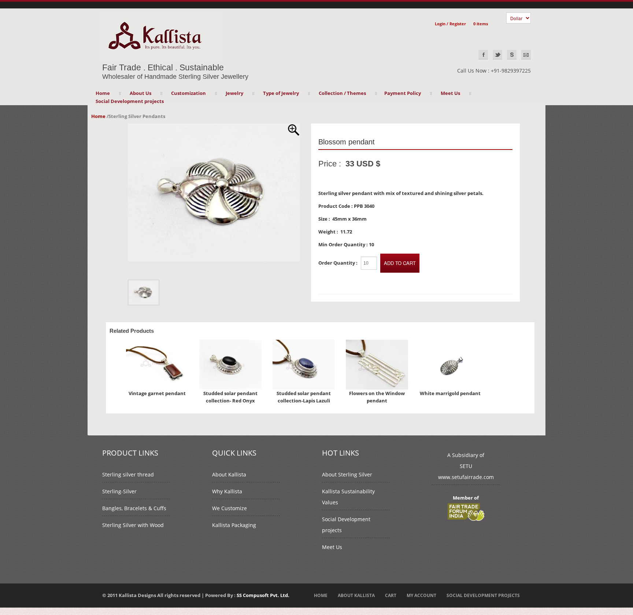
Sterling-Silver (119, 491)
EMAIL (526, 54)
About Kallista (229, 474)
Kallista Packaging (234, 525)
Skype (512, 54)
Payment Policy (402, 93)
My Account (421, 595)
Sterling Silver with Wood (133, 525)
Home (103, 93)
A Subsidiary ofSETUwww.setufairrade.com (466, 466)
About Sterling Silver (347, 474)
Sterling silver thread (128, 474)
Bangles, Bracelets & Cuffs (134, 508)
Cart (390, 595)
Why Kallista (227, 491)
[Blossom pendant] (214, 127)
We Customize (229, 508)
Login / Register (450, 23)
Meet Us (332, 547)
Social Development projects (130, 101)
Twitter (497, 54)
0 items (480, 23)
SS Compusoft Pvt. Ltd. (263, 595)
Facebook (483, 54)
